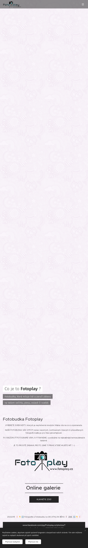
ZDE (70, 517)
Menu (83, 4)
